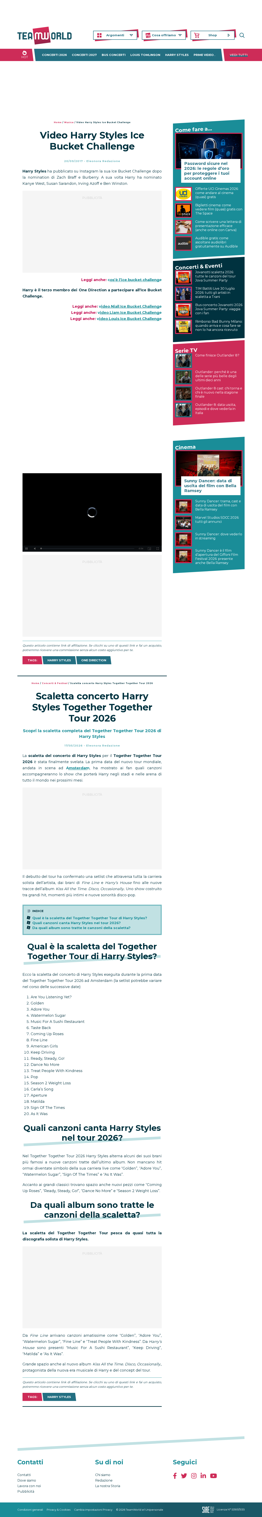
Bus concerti (113, 55)
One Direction (93, 660)
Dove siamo (26, 1480)
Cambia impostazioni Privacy (93, 1509)
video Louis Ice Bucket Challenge (129, 319)
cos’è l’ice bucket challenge (135, 280)
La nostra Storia (107, 1486)
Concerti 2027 (84, 55)
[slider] (87, 548)
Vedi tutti (239, 55)
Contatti (24, 1475)
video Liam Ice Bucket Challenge (130, 312)
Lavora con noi (29, 1486)
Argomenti (115, 35)
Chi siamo (102, 1475)
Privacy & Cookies (58, 1509)
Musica (69, 122)
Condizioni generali (30, 1509)
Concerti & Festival (55, 683)
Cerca (241, 35)
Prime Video (204, 55)
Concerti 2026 (54, 55)
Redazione (104, 1480)
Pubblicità (25, 1491)
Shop (212, 35)
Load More (92, 1417)
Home (58, 122)
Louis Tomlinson (145, 55)
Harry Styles (177, 55)
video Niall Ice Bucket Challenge (130, 306)
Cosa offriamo (164, 35)
